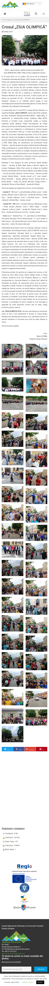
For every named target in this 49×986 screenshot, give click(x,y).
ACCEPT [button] (40, 982)
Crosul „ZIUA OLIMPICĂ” (21, 20)
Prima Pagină (7, 20)
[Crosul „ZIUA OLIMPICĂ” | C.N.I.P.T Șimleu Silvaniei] (10, 4)
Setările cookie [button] (27, 982)
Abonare (41, 969)
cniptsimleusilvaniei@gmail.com (13, 954)
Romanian (30, 4)
